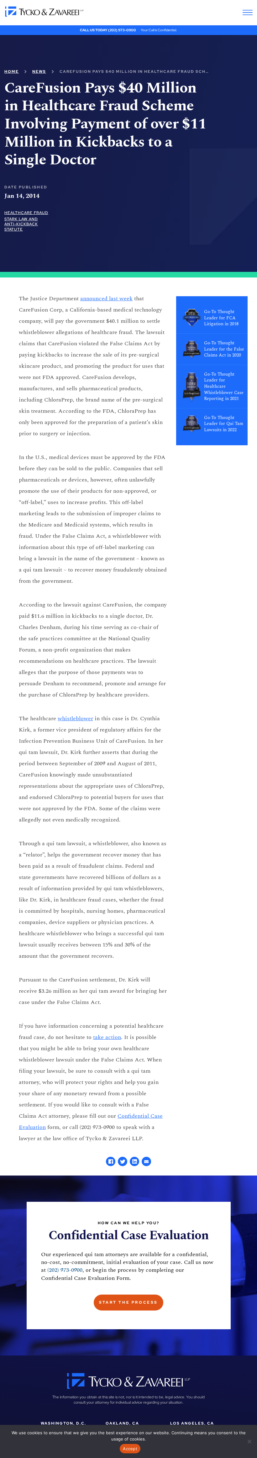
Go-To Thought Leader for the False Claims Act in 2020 (224, 349)
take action (107, 1037)
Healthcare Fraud (26, 212)
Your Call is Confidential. (159, 30)
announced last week (106, 298)
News (39, 71)
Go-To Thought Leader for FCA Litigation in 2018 (221, 318)
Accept (130, 1448)
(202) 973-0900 (64, 1270)
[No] (249, 1441)
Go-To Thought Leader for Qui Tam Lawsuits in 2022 (223, 424)
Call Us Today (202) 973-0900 (108, 30)
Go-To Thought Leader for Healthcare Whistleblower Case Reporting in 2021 (224, 386)
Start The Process (128, 1302)
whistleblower (75, 718)
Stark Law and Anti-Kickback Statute (21, 224)
